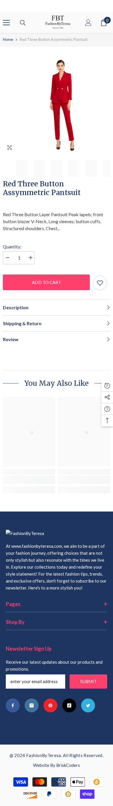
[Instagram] (32, 705)
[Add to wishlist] (100, 283)
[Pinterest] (50, 705)
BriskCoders (68, 765)
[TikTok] (69, 705)
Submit (88, 681)
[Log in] (88, 22)
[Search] (22, 22)
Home (8, 39)
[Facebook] (13, 705)
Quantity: (12, 246)
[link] (29, 480)
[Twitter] (88, 705)
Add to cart (46, 282)
